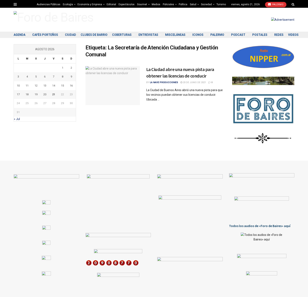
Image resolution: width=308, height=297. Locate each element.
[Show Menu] (15, 4)
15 (62, 85)
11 (27, 85)
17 (18, 94)
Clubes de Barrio (94, 34)
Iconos (197, 34)
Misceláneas (175, 34)
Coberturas (122, 34)
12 (36, 85)
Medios (156, 4)
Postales (259, 34)
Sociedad (206, 4)
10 (18, 85)
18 (27, 94)
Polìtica (183, 4)
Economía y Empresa (90, 4)
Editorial (111, 4)
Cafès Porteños (45, 34)
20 (44, 94)
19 (36, 94)
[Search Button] (293, 4)
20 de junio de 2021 (194, 82)
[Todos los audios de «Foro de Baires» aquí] (262, 240)
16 (71, 85)
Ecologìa (68, 4)
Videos (293, 34)
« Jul (17, 119)
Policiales (168, 4)
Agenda (19, 34)
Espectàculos (127, 4)
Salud (193, 4)
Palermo (277, 4)
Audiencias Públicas (48, 4)
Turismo (221, 4)
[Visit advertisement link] (282, 19)
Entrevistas (148, 34)
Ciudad (70, 34)
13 (44, 85)
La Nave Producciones (164, 82)
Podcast (238, 34)
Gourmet (142, 4)
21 (53, 94)
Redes (278, 34)
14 (53, 85)
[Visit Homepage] (53, 19)
